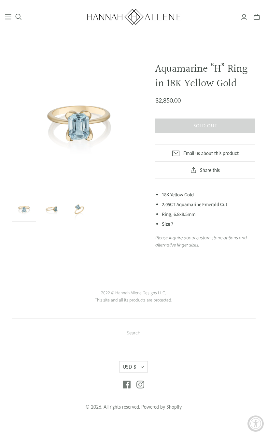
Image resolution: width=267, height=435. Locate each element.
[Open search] (18, 17)
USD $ (129, 367)
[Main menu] (8, 17)
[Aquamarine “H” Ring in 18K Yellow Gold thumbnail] (24, 209)
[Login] (244, 17)
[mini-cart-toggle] (256, 17)
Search (133, 333)
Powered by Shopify (161, 407)
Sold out (205, 125)
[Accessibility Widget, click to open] (255, 423)
